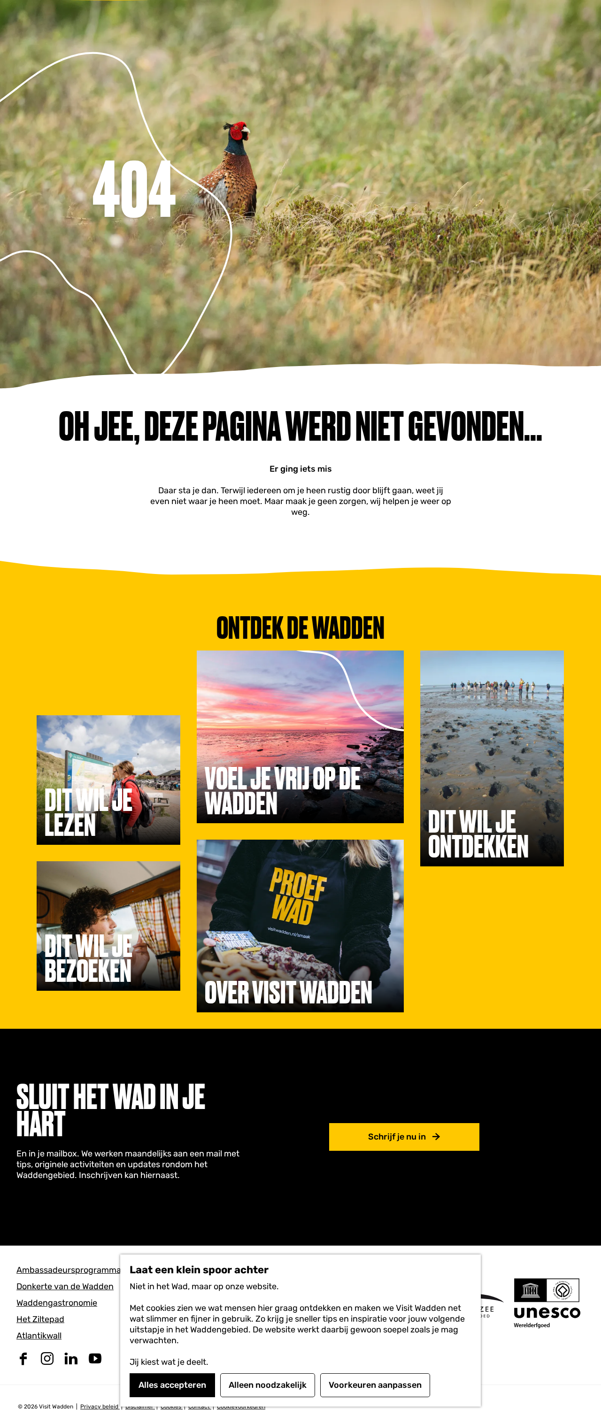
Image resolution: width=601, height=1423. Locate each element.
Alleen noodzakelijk (268, 1385)
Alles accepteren (172, 1385)
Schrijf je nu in (397, 1137)
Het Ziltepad (40, 1319)
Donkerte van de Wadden (65, 1286)
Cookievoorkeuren (241, 1406)
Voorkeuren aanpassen (375, 1385)
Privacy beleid (100, 1406)
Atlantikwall (39, 1336)
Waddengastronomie (56, 1303)
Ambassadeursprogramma (68, 1270)
